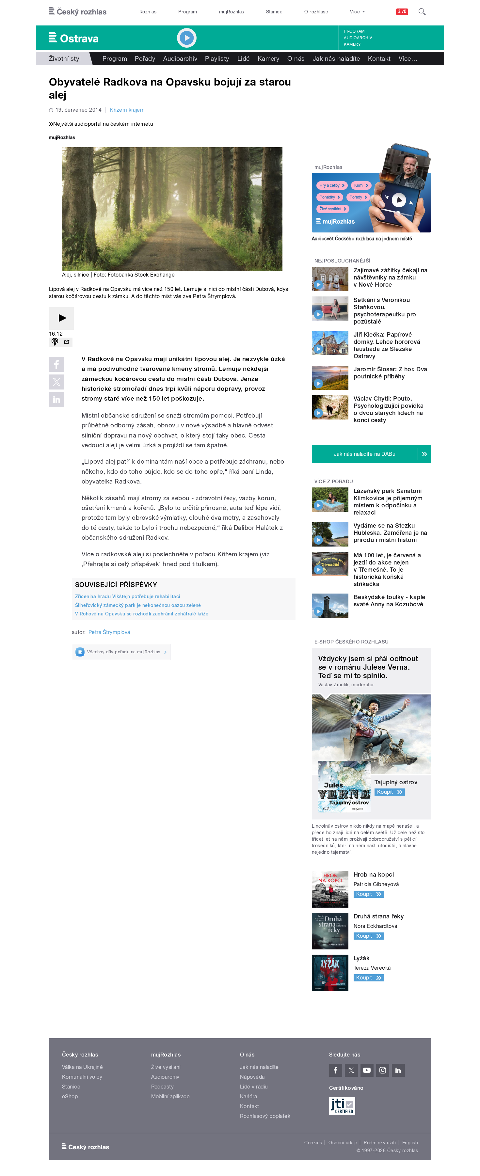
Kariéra (248, 1096)
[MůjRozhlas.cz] (62, 138)
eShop (70, 1096)
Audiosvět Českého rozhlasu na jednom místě (362, 238)
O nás (296, 58)
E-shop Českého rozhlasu (351, 642)
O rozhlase (316, 11)
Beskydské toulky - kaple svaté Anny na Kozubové (389, 601)
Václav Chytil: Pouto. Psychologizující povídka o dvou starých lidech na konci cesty (389, 409)
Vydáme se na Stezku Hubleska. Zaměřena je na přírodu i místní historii (390, 532)
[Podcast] (55, 342)
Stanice (274, 11)
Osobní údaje (343, 1142)
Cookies (313, 1142)
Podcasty (162, 1087)
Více (408, 58)
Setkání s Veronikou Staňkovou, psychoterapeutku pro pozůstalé (385, 310)
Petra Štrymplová (109, 632)
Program (187, 11)
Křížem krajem (127, 110)
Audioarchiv (358, 38)
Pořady (145, 58)
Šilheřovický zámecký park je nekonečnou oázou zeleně (138, 605)
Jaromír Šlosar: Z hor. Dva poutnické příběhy (390, 373)
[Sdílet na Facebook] (56, 364)
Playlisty (217, 58)
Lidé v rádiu (254, 1087)
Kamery (352, 44)
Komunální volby (82, 1077)
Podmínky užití (380, 1142)
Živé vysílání (330, 209)
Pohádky (327, 197)
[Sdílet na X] (56, 381)
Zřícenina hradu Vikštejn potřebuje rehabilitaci (127, 596)
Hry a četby (330, 185)
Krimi (358, 185)
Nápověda (252, 1077)
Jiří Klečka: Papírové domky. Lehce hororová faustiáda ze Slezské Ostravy (387, 345)
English (410, 1142)
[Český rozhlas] (77, 12)
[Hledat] (422, 12)
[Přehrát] (61, 318)
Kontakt (379, 58)
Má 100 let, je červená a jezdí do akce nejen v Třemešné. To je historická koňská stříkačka (387, 569)
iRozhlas (147, 11)
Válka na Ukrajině (82, 1067)
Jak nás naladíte (336, 58)
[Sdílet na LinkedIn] (56, 399)
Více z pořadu (333, 482)
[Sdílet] (66, 342)
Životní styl (65, 58)
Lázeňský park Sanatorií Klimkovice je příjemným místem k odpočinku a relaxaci (388, 501)
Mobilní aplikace (170, 1096)
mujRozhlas (231, 11)
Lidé (243, 58)
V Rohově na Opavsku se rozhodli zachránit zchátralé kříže (141, 613)
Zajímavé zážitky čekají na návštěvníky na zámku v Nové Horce (390, 277)
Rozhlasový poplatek (265, 1116)
